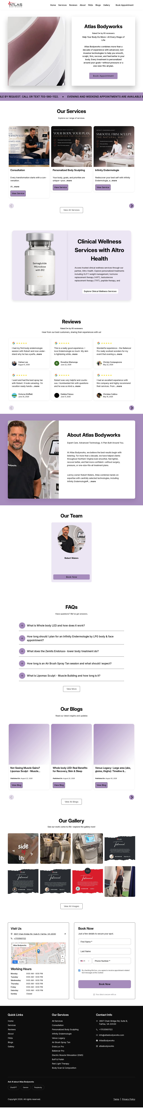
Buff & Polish (58, 1059)
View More (72, 689)
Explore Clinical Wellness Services (100, 291)
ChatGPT (13, 1087)
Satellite (21, 962)
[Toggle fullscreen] (62, 945)
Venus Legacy (58, 1038)
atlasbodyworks (106, 1046)
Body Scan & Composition (64, 1068)
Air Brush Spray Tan (61, 1042)
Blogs (98, 5)
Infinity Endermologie (62, 1034)
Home (53, 5)
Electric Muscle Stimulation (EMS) (67, 1055)
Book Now (71, 577)
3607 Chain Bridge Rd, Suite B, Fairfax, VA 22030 (113, 1022)
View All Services (71, 210)
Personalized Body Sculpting (65, 1029)
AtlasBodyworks (106, 1040)
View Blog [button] (16, 785)
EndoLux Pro (58, 1046)
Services (62, 5)
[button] (38, 951)
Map (15, 962)
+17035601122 (20, 938)
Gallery (106, 5)
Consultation (58, 1025)
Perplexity (38, 1087)
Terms (116, 1099)
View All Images (71, 906)
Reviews (73, 5)
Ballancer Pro (58, 1051)
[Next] (131, 205)
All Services (57, 1021)
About (83, 5)
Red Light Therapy (60, 1063)
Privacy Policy (128, 1099)
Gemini (25, 1087)
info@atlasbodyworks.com (111, 1035)
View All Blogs (71, 802)
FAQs (90, 5)
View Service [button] (18, 193)
